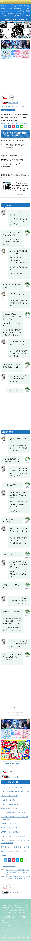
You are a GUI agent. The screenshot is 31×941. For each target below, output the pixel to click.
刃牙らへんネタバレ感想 (9, 796)
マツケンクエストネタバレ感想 (11, 787)
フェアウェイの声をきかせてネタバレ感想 (15, 791)
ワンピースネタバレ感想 (9, 828)
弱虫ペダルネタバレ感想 (9, 808)
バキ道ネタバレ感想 (8, 800)
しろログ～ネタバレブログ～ (15, 19)
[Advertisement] (15, 76)
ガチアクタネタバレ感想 (9, 832)
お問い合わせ (22, 912)
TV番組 (3, 855)
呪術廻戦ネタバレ (13, 903)
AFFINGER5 (20, 938)
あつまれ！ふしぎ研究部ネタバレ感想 (14, 851)
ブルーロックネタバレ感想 (10, 804)
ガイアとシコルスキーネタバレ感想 (13, 836)
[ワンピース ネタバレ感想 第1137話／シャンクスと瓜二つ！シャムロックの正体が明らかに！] (17, 126)
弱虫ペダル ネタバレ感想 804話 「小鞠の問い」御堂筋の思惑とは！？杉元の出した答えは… (17, 872)
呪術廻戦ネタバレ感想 (8, 823)
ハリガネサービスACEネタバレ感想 (13, 812)
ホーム (5, 903)
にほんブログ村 (13, 103)
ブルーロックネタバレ (18, 905)
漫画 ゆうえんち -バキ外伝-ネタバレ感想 (15, 847)
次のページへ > (15, 707)
